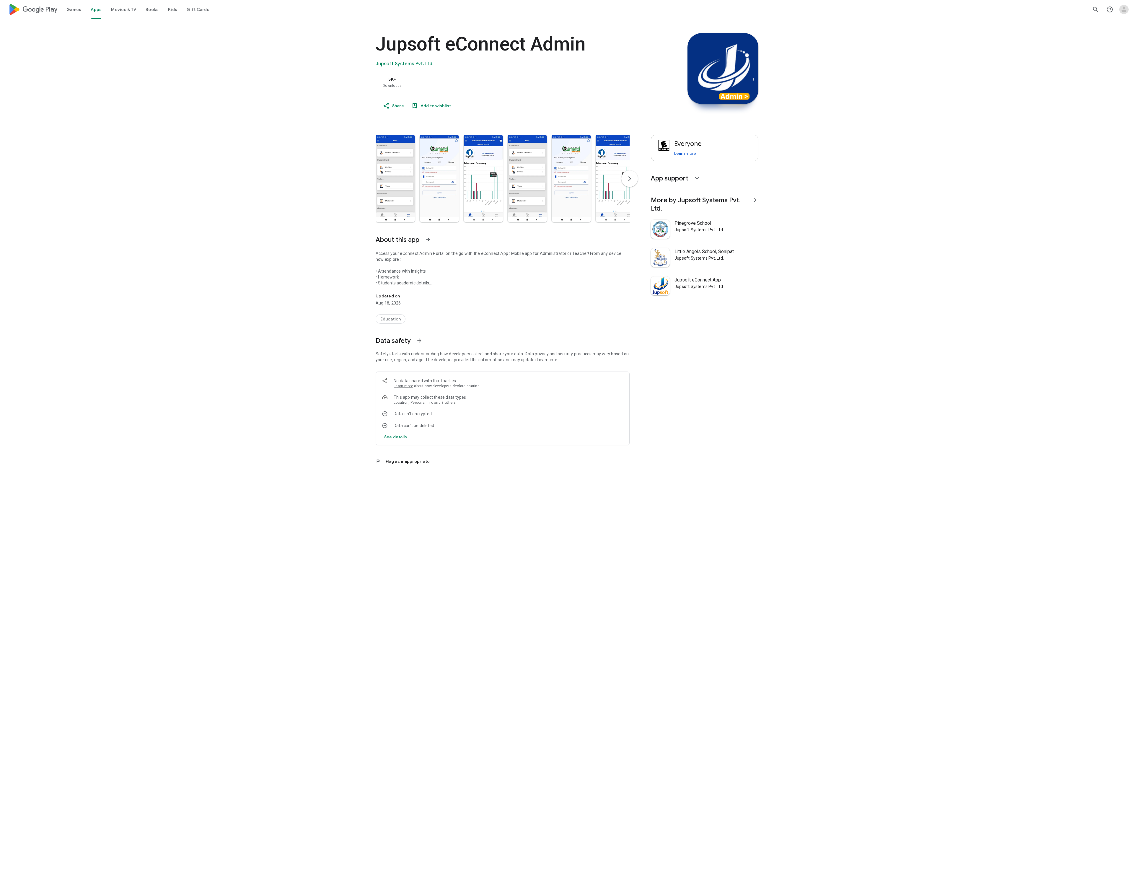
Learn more (403, 386)
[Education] (390, 319)
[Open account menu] (1124, 9)
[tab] (74, 9)
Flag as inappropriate (403, 461)
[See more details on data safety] (396, 437)
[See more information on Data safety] (419, 340)
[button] (395, 178)
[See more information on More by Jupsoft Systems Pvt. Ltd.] (754, 200)
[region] (494, 82)
